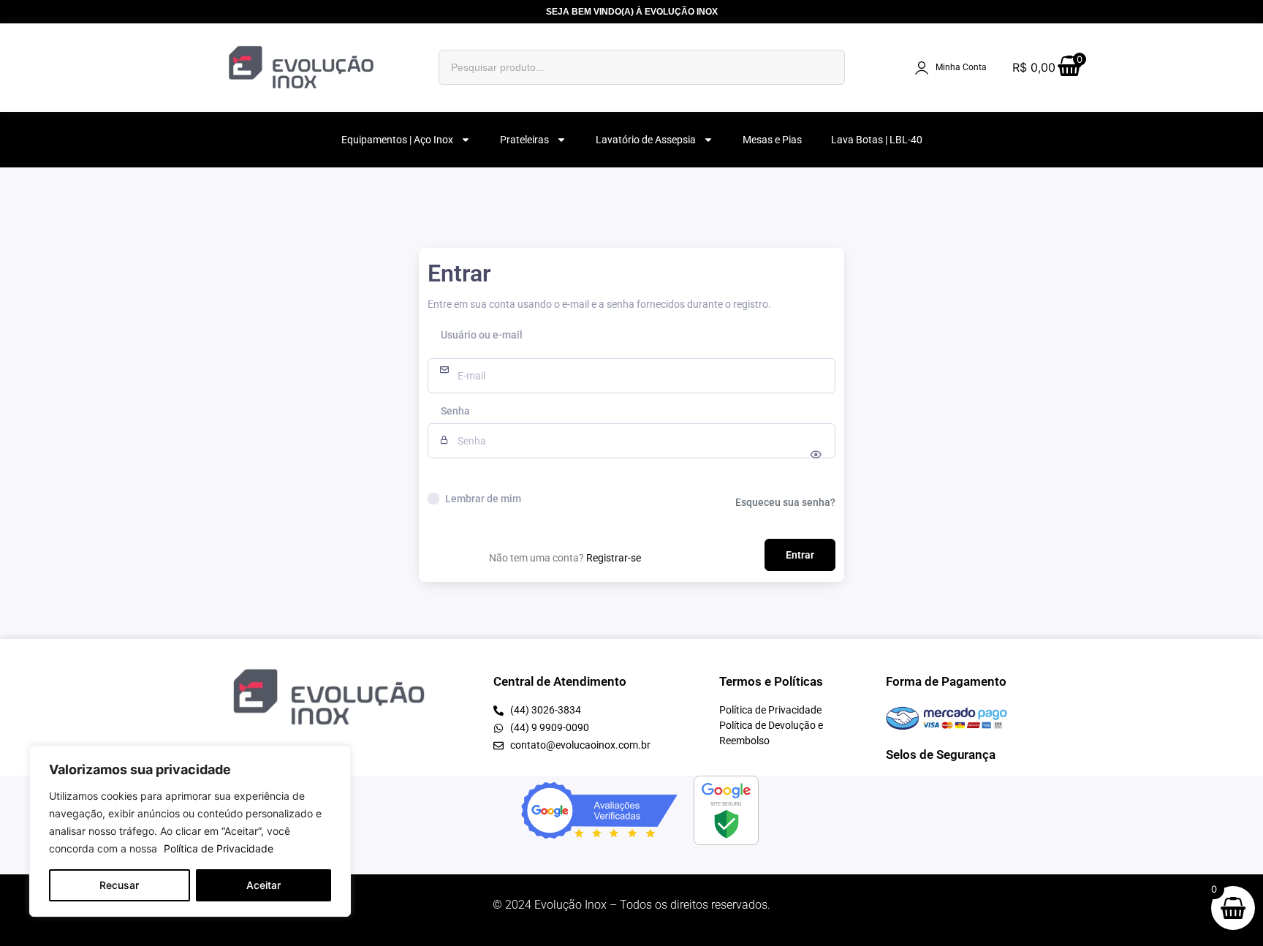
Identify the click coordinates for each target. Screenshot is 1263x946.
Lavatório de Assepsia (646, 139)
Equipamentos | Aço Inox (397, 139)
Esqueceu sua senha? (785, 502)
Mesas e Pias (772, 139)
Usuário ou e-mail (482, 335)
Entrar (800, 555)
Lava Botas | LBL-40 (876, 139)
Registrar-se (613, 558)
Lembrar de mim (483, 498)
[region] (190, 831)
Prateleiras (524, 139)
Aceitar (263, 885)
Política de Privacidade (218, 848)
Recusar (119, 885)
